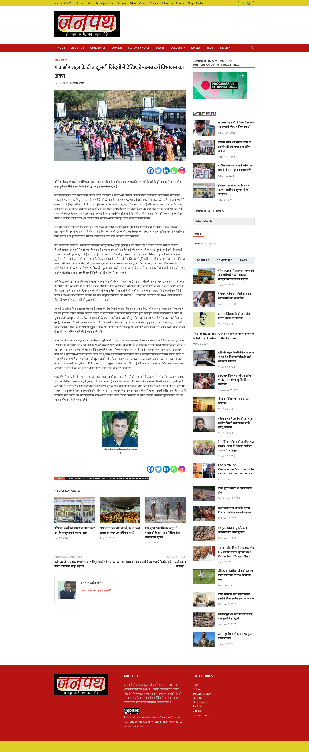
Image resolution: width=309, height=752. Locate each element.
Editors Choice (202, 693)
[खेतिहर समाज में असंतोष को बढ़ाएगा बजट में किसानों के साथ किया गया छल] (204, 570)
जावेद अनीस (78, 82)
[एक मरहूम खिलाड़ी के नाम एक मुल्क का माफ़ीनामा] (204, 633)
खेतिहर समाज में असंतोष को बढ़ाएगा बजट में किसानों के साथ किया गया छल (235, 575)
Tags (243, 260)
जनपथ (127, 684)
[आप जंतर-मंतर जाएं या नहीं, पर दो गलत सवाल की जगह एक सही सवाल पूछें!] (120, 523)
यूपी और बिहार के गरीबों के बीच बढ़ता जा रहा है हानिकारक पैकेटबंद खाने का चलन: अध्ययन (236, 357)
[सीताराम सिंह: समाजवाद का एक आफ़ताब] (204, 398)
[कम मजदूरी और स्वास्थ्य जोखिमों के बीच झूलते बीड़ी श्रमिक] (204, 614)
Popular (203, 260)
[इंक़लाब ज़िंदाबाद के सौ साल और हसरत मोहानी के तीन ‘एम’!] (204, 313)
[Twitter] (243, 3)
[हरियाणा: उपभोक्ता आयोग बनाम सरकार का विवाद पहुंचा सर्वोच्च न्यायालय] (74, 523)
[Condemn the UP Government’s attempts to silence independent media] (204, 464)
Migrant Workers (113, 478)
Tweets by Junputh (204, 243)
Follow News (201, 715)
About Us (92, 3)
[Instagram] (248, 3)
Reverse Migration (137, 478)
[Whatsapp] (174, 170)
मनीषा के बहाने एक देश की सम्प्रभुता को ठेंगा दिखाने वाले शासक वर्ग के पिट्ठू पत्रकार (235, 423)
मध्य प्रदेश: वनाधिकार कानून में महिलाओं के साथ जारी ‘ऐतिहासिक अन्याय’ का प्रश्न (162, 532)
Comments (224, 260)
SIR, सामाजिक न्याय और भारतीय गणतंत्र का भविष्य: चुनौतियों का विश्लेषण (234, 380)
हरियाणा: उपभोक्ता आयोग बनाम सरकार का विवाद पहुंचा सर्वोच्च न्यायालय (233, 190)
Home (80, 3)
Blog (190, 3)
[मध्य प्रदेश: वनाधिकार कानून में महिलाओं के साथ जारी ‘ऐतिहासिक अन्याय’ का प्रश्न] (165, 523)
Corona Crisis (91, 478)
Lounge (122, 3)
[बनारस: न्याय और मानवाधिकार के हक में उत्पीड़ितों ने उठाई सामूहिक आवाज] (204, 142)
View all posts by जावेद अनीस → (98, 590)
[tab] (203, 260)
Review (180, 3)
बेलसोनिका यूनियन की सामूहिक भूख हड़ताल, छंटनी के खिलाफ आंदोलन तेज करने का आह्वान (236, 446)
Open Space (108, 3)
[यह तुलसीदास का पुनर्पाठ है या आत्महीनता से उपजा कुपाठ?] (204, 527)
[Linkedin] (166, 170)
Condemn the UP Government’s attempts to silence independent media (236, 469)
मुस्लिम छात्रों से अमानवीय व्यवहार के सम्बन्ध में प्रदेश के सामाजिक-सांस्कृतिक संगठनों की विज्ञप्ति (236, 275)
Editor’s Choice (138, 3)
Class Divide (73, 478)
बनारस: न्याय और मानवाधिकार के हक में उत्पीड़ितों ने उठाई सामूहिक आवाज (234, 146)
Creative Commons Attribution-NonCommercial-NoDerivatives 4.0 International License (153, 721)
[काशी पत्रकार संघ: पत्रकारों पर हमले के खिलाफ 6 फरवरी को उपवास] (204, 594)
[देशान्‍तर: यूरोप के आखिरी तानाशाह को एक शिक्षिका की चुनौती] (204, 293)
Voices (154, 3)
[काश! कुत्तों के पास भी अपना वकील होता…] (204, 488)
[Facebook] (238, 3)
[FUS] (254, 3)
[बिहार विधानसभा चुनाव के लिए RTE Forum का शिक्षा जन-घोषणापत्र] (204, 508)
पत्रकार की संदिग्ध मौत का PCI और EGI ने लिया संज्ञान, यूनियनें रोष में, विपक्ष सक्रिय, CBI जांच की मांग (236, 552)
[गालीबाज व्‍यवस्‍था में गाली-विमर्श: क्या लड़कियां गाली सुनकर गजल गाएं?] (204, 165)
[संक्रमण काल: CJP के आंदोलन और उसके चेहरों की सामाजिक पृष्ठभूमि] (204, 122)
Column (165, 3)
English (200, 3)
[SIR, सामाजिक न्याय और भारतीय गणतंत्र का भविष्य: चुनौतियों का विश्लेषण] (204, 375)
